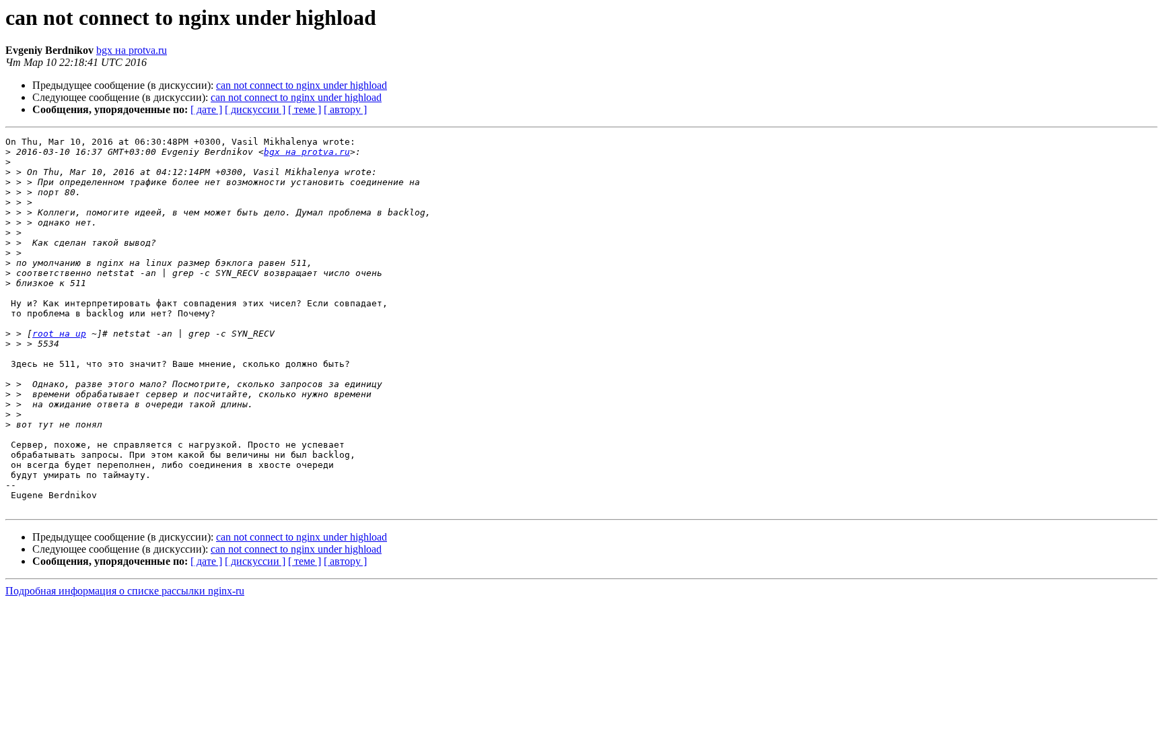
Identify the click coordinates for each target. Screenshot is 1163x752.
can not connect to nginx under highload (301, 85)
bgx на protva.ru (131, 50)
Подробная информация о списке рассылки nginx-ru (124, 590)
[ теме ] (304, 109)
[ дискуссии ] (255, 109)
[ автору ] (345, 109)
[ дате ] (206, 109)
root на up (59, 334)
